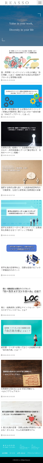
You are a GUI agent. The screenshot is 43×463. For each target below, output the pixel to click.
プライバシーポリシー (34, 453)
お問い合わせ (21, 453)
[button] (40, 2)
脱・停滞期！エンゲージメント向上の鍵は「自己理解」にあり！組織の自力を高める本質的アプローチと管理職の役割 (20, 74)
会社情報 (5, 453)
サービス (12, 453)
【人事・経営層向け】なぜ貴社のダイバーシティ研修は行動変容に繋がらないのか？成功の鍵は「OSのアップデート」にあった (20, 111)
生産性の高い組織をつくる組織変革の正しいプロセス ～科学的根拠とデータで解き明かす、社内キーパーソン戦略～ (21, 150)
